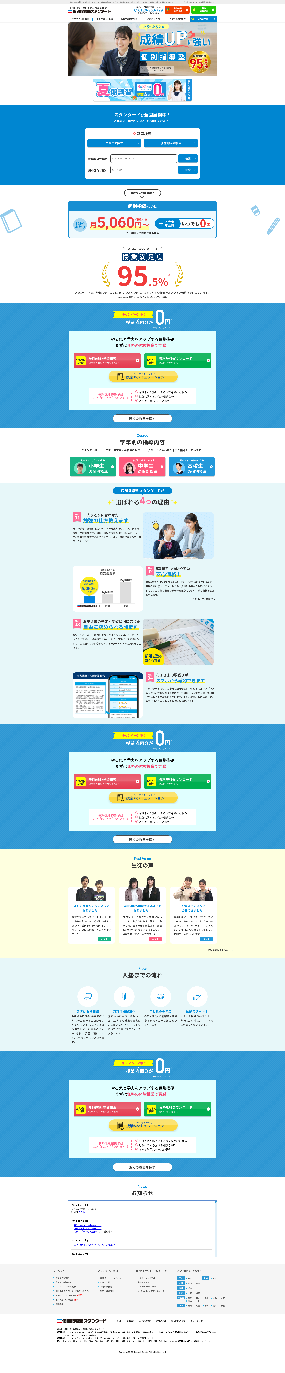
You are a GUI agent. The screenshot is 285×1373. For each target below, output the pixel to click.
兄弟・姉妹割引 (107, 1290)
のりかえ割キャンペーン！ (87, 1228)
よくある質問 (145, 1321)
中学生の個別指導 (104, 19)
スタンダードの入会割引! (86, 1231)
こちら (81, 1212)
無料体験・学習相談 (68, 1299)
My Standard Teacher (148, 1286)
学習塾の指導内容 (63, 1282)
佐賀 (198, 1305)
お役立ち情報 (143, 1282)
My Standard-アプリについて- (151, 1290)
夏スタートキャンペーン (110, 1278)
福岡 (190, 1305)
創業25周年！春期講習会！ (87, 1225)
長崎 (206, 1305)
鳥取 (190, 1298)
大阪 (190, 1293)
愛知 (190, 1288)
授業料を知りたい (178, 19)
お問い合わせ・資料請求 (69, 1295)
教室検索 (203, 19)
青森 (190, 1278)
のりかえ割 (105, 1282)
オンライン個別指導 (146, 1278)
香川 (198, 1301)
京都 (107, 1341)
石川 (80, 1341)
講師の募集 (161, 1321)
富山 (190, 1283)
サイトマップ (196, 1321)
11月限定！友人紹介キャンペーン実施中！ (95, 1244)
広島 (215, 1298)
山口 (223, 1298)
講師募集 (59, 1304)
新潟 (214, 1278)
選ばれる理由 (153, 19)
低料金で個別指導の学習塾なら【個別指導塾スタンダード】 (81, 1329)
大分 (223, 1305)
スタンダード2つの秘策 (66, 1286)
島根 (206, 1298)
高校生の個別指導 (129, 19)
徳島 (190, 1301)
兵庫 (198, 1293)
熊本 (215, 1305)
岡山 (198, 1298)
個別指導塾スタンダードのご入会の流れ (73, 1290)
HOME (118, 1321)
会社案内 (130, 1321)
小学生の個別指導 (80, 19)
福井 (198, 1283)
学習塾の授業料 (62, 1278)
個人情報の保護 (178, 1321)
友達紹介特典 (106, 1286)
